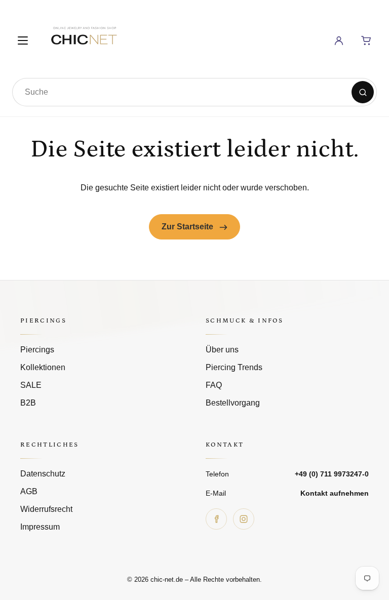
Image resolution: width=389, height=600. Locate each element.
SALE (31, 385)
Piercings (37, 349)
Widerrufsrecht (46, 509)
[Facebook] (216, 519)
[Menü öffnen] (22, 40)
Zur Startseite (188, 226)
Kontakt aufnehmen (334, 493)
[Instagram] (243, 519)
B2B (28, 402)
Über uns (222, 349)
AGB (28, 491)
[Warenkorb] (366, 40)
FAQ (214, 385)
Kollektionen (42, 367)
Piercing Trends (234, 367)
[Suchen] (363, 92)
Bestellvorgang (233, 402)
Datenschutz (42, 473)
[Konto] (338, 40)
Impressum (40, 527)
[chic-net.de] (84, 38)
